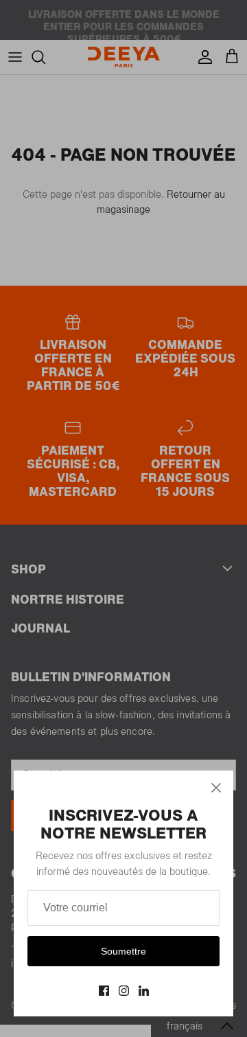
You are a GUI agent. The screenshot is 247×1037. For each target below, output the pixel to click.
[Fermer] (216, 788)
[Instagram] (124, 990)
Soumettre (123, 951)
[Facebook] (104, 990)
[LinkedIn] (144, 990)
